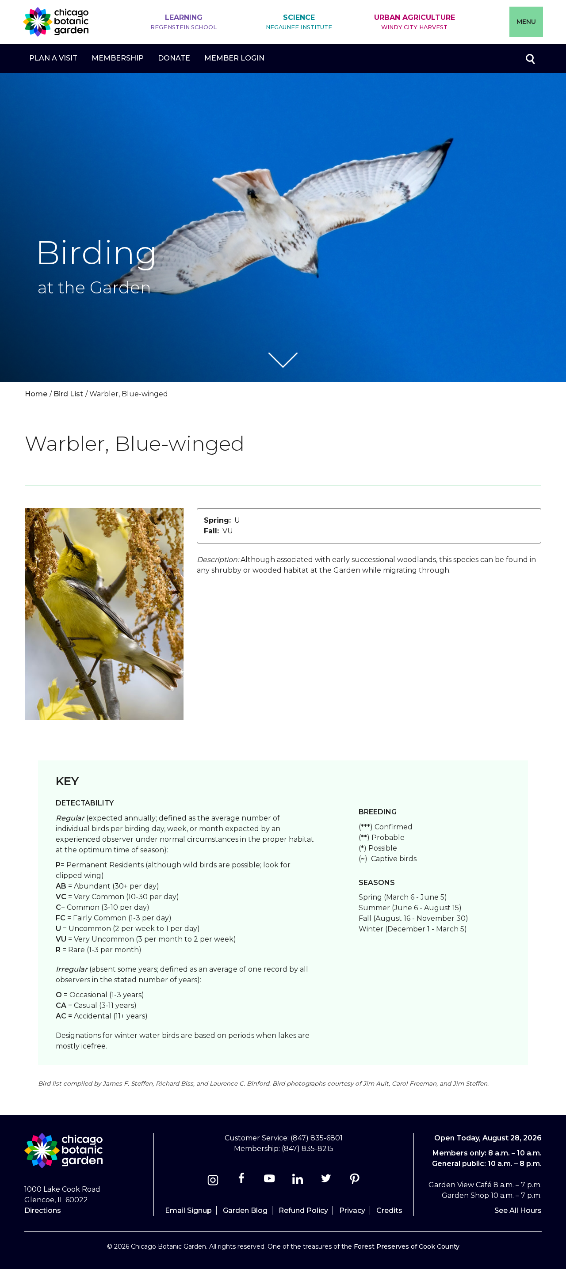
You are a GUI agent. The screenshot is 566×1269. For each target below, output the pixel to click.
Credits (389, 1210)
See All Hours (518, 1210)
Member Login (234, 58)
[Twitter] (327, 1181)
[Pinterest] (354, 1181)
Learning (183, 21)
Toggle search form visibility (529, 58)
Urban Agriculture (414, 21)
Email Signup (188, 1210)
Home (36, 394)
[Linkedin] (297, 1181)
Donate (174, 58)
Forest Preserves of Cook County (406, 1246)
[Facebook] (242, 1181)
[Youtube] (269, 1181)
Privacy (352, 1210)
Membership (118, 58)
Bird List (68, 394)
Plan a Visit (53, 58)
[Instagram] (212, 1181)
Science (299, 21)
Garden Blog (245, 1210)
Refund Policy (303, 1210)
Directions (42, 1210)
